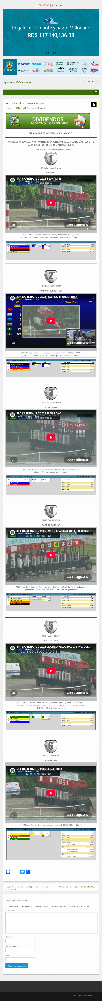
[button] (7, 32)
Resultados (42, 108)
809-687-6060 (89, 82)
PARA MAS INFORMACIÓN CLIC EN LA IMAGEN (51, 133)
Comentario (10, 910)
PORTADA (57, 5)
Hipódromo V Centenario (17, 82)
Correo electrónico (13, 946)
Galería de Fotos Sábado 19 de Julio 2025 (77, 887)
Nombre (9, 937)
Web (7, 955)
